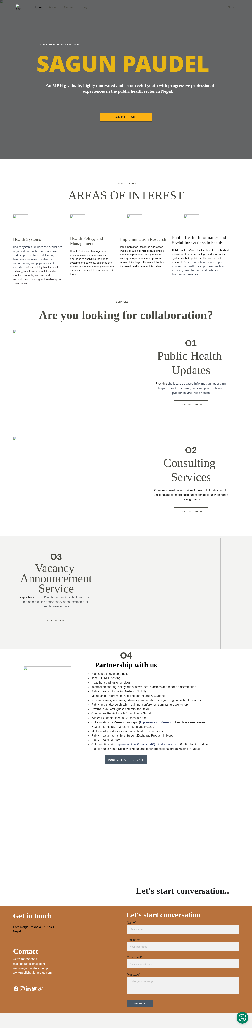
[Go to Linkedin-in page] (28, 988)
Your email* (134, 957)
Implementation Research (157, 722)
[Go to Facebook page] (16, 988)
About (53, 7)
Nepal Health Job (31, 597)
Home (38, 7)
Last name (134, 939)
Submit (140, 1003)
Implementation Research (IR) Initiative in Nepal (147, 744)
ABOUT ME (126, 117)
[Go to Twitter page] (34, 988)
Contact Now (191, 404)
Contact (69, 7)
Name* (131, 922)
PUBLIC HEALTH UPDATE (126, 759)
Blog (85, 7)
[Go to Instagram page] (22, 988)
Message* (133, 974)
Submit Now (56, 620)
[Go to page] (40, 988)
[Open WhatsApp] (242, 1018)
